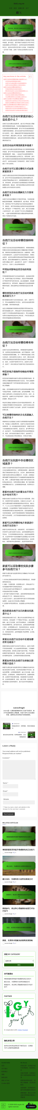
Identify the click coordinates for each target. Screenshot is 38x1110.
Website (6, 799)
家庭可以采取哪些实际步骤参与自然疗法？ (16, 105)
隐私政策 (4, 1077)
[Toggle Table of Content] (29, 76)
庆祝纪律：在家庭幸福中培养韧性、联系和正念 (28, 1068)
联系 (15, 8)
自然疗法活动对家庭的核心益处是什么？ (15, 79)
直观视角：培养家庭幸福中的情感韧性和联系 (28, 1089)
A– (3, 1107)
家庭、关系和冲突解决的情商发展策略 (17, 940)
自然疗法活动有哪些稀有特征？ (13, 93)
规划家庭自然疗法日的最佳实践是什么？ (15, 106)
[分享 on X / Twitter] (20, 13)
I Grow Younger (22, 1030)
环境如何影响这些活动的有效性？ (14, 89)
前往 (19, 965)
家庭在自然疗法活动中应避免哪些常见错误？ (16, 108)
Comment (6, 758)
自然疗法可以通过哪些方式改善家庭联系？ (16, 83)
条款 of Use (5, 1080)
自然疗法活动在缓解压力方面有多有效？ (15, 85)
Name (5, 783)
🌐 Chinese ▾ (31, 1106)
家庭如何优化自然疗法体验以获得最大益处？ (16, 110)
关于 (27, 8)
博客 (3, 1074)
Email (5, 791)
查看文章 (21, 8)
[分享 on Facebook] (17, 13)
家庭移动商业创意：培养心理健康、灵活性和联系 (28, 1083)
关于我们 (4, 1068)
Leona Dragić (19, 708)
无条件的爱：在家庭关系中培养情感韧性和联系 (28, 1075)
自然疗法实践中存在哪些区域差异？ (14, 99)
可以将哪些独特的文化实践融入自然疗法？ (16, 97)
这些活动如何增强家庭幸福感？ (13, 81)
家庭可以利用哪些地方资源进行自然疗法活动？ (17, 102)
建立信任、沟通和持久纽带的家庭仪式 (17, 879)
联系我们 (4, 1071)
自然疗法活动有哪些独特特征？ (13, 87)
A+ (3, 1104)
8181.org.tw (19, 4)
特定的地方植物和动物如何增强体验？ (15, 95)
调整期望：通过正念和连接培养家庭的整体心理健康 (28, 1095)
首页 (10, 8)
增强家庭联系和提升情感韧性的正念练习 (18, 850)
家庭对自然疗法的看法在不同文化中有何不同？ (17, 100)
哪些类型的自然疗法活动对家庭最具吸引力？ (16, 91)
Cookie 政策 (5, 1083)
